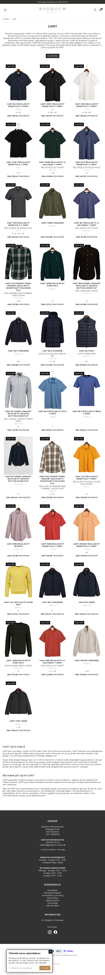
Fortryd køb (52, 903)
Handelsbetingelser (52, 893)
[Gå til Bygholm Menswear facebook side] (55, 932)
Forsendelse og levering (52, 895)
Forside (6, 19)
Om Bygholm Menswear (52, 920)
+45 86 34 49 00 (52, 842)
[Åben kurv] (100, 10)
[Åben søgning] (95, 10)
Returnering (52, 898)
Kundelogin (52, 890)
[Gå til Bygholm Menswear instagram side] (49, 932)
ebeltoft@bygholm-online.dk (52, 845)
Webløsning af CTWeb (52, 964)
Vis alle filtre (52, 56)
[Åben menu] (5, 10)
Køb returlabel (52, 905)
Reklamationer (52, 900)
